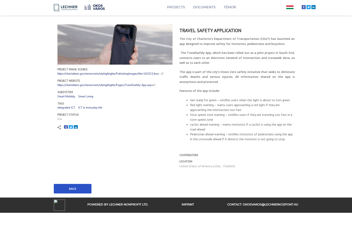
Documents (204, 7)
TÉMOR (230, 7)
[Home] (96, 6)
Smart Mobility (66, 96)
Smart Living (85, 96)
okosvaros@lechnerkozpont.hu (270, 204)
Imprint (188, 204)
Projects (176, 7)
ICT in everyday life (90, 107)
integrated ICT (66, 107)
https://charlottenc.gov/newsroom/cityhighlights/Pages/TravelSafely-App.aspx (105, 85)
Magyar (290, 7)
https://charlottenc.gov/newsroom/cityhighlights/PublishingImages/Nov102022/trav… (109, 73)
